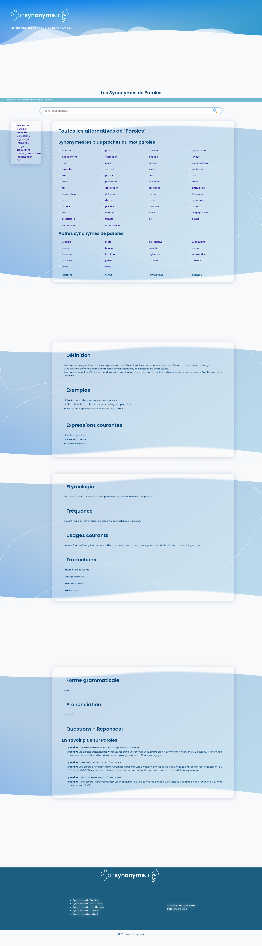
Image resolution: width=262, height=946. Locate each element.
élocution (154, 150)
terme (152, 194)
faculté (109, 218)
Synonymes (23, 125)
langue (196, 156)
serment (110, 169)
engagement (69, 156)
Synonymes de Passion (86, 900)
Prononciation (24, 156)
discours (66, 150)
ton (194, 175)
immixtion (110, 254)
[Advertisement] (131, 66)
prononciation (200, 163)
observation (69, 194)
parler (108, 163)
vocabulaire (198, 241)
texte (108, 266)
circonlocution (113, 225)
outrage (109, 212)
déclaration (111, 187)
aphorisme (198, 200)
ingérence (154, 254)
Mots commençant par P (29, 99)
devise (195, 218)
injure (195, 181)
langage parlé (200, 212)
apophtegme (199, 150)
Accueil (10, 99)
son (64, 212)
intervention (199, 254)
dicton (109, 200)
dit (150, 218)
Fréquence (23, 142)
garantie (153, 248)
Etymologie (23, 139)
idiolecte (67, 254)
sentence (197, 169)
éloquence (198, 194)
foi (63, 187)
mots (108, 241)
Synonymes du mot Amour (88, 903)
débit (152, 175)
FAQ (19, 160)
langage (153, 156)
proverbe (67, 169)
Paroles (48, 99)
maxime (196, 260)
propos (109, 150)
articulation (198, 187)
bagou (109, 248)
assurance (154, 187)
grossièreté (68, 218)
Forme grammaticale (29, 153)
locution (153, 260)
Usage (20, 146)
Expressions (23, 135)
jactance (67, 260)
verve (65, 266)
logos (152, 212)
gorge (195, 248)
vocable (66, 241)
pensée (153, 163)
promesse (111, 181)
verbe (152, 169)
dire (64, 200)
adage (66, 248)
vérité (65, 181)
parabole (154, 206)
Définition (22, 128)
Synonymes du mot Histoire (88, 907)
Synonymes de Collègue (86, 910)
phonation (154, 181)
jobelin (109, 260)
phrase (109, 175)
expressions (155, 241)
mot (64, 163)
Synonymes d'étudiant (85, 914)
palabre (109, 206)
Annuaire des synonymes (181, 905)
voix (64, 175)
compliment (69, 225)
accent (66, 206)
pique (195, 206)
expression (111, 156)
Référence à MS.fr (177, 908)
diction (152, 200)
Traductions (23, 149)
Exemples (22, 132)
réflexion (110, 194)
